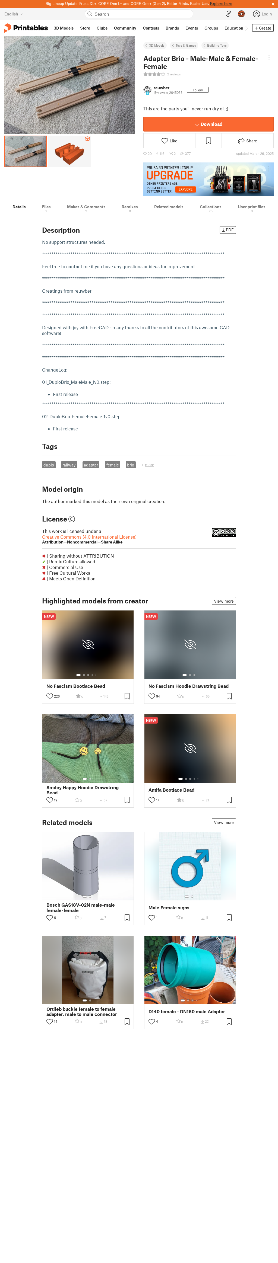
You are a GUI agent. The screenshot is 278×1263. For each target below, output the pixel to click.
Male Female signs (169, 907)
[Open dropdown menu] (269, 58)
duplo (48, 464)
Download (211, 124)
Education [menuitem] (234, 27)
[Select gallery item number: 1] (78, 675)
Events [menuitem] (191, 27)
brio (130, 464)
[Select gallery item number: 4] (92, 675)
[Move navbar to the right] (246, 28)
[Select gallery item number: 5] (96, 675)
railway (68, 464)
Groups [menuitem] (211, 27)
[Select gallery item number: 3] (88, 675)
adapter (91, 464)
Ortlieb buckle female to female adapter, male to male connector (81, 1011)
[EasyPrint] (229, 14)
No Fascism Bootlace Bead (75, 686)
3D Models (157, 45)
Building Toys (217, 45)
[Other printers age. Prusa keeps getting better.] (208, 179)
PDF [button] (230, 229)
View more (224, 601)
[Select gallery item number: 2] (84, 675)
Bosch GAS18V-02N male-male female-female (80, 907)
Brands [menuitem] (172, 27)
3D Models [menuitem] (64, 27)
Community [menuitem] (125, 27)
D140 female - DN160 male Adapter (187, 1011)
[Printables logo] (26, 28)
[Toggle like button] (49, 696)
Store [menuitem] (85, 27)
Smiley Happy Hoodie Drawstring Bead (82, 790)
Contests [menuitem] (151, 27)
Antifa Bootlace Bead (171, 789)
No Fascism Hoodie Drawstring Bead (189, 686)
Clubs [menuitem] (102, 27)
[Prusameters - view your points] (241, 13)
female (112, 464)
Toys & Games (186, 45)
